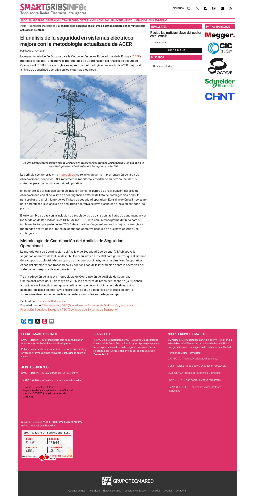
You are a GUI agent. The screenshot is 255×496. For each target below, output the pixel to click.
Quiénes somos (76, 490)
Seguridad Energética (48, 309)
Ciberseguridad (51, 305)
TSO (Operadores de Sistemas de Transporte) (90, 309)
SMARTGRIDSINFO (53, 9)
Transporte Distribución (42, 25)
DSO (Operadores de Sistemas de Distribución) (90, 305)
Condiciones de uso (135, 490)
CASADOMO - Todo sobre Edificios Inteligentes (193, 358)
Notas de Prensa (112, 490)
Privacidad (154, 490)
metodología (67, 174)
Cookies (168, 490)
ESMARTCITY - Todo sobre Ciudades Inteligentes (194, 380)
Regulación (27, 309)
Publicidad (94, 490)
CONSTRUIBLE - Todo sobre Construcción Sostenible (197, 365)
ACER (136, 56)
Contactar (181, 490)
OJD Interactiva (70, 373)
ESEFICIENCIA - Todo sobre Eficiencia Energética (194, 372)
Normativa (127, 305)
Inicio (23, 25)
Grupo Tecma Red (212, 339)
